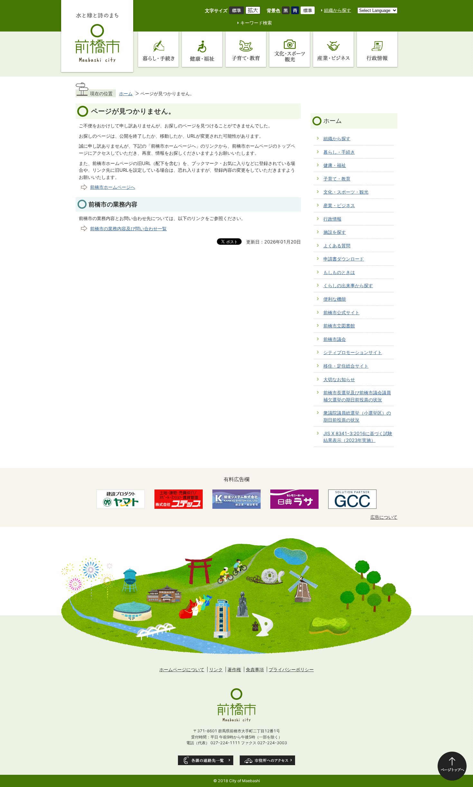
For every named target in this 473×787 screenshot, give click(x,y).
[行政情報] (377, 49)
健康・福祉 (334, 165)
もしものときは (339, 272)
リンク (216, 669)
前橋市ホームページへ (112, 187)
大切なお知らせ (339, 379)
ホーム (126, 93)
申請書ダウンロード (343, 258)
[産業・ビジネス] (333, 49)
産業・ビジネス (339, 205)
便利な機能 (334, 299)
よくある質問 (336, 245)
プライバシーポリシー (291, 669)
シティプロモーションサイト (352, 352)
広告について (383, 517)
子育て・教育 (336, 178)
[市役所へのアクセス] (267, 760)
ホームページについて (181, 669)
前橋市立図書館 (339, 325)
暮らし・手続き (339, 152)
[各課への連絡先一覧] (205, 760)
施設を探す (334, 232)
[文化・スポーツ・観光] (289, 49)
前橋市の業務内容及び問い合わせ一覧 (128, 228)
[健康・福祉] (202, 49)
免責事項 (255, 669)
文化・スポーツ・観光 (345, 192)
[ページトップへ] (452, 766)
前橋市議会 (334, 339)
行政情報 (332, 219)
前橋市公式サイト (341, 312)
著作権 (234, 669)
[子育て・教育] (246, 49)
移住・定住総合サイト (345, 366)
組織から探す (337, 10)
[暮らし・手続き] (158, 49)
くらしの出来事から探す (348, 285)
